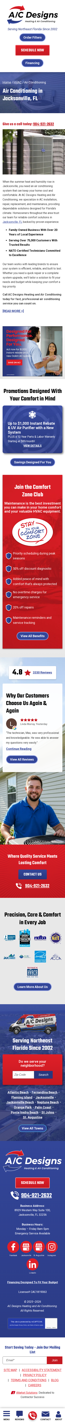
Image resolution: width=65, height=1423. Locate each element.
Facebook (13, 1247)
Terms (54, 1327)
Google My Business (26, 1247)
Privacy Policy (23, 1325)
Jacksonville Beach (20, 1102)
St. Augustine (32, 1117)
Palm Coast (43, 1107)
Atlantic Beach (18, 1092)
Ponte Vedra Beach (24, 1112)
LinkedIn (32, 1264)
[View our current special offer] (32, 351)
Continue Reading (19, 748)
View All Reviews (22, 759)
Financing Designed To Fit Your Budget (32, 1282)
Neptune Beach (48, 1102)
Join (55, 1360)
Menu (6, 1419)
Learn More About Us (33, 987)
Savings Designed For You (32, 462)
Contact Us (33, 874)
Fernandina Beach (44, 1092)
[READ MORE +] (13, 311)
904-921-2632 (32, 1415)
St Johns (47, 1112)
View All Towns (32, 1128)
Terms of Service (35, 1325)
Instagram (52, 1247)
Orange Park (23, 1107)
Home (7, 82)
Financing (32, 63)
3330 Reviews (42, 672)
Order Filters (32, 37)
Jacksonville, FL (12, 222)
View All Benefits (33, 636)
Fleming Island (21, 1097)
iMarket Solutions (26, 1392)
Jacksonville (45, 1097)
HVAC (18, 82)
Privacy (49, 1327)
